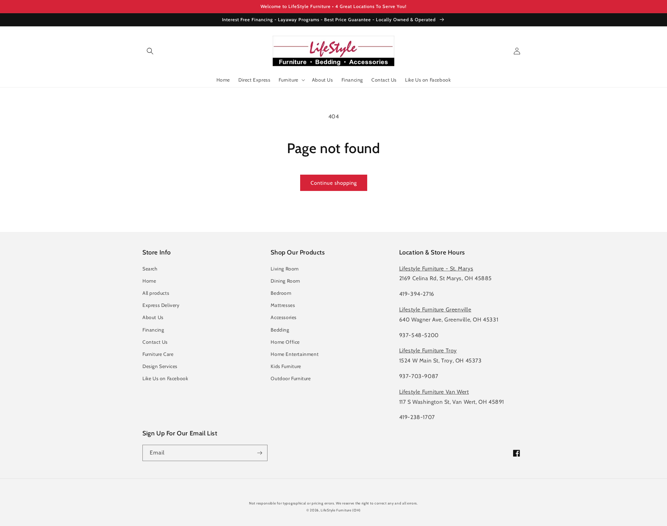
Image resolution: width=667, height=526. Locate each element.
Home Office (285, 342)
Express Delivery (161, 305)
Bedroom (281, 293)
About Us (153, 317)
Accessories (284, 317)
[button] (150, 51)
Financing (153, 330)
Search (150, 269)
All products (155, 293)
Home (149, 281)
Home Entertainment (295, 354)
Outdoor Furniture (291, 378)
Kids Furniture (286, 366)
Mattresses (283, 305)
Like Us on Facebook (165, 378)
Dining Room (285, 281)
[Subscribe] (259, 453)
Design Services (160, 366)
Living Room (285, 269)
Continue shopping (334, 183)
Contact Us (155, 342)
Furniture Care (157, 354)
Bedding (280, 330)
